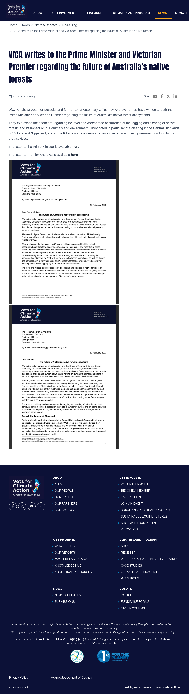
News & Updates (46, 25)
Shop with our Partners (141, 523)
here (75, 146)
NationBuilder (171, 687)
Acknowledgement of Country (71, 677)
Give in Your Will (134, 608)
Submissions (65, 601)
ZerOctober (131, 529)
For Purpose (141, 687)
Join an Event (132, 503)
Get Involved (63, 13)
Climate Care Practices (140, 572)
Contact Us (64, 510)
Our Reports (65, 552)
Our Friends (65, 497)
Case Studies (131, 565)
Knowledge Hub (68, 565)
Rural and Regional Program (145, 510)
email (25, 687)
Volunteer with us (136, 484)
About (38, 13)
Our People (64, 490)
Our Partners (66, 503)
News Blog (69, 25)
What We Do (65, 546)
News (162, 13)
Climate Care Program (131, 13)
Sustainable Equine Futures (144, 516)
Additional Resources (73, 572)
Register (128, 552)
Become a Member (135, 490)
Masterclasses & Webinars (77, 559)
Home (13, 25)
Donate (127, 595)
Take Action (131, 497)
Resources (130, 578)
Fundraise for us (135, 601)
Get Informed (93, 13)
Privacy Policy (18, 677)
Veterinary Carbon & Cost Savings (149, 559)
